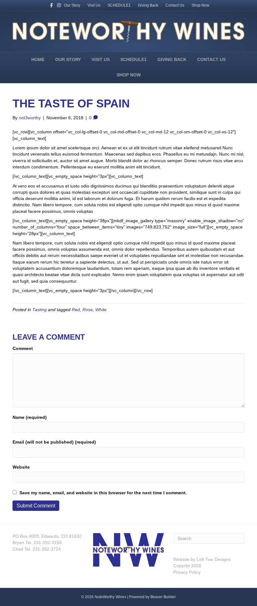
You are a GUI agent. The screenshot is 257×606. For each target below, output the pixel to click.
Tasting (39, 309)
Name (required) (30, 417)
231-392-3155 (47, 542)
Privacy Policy (187, 572)
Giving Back (148, 5)
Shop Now (200, 5)
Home (38, 59)
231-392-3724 (46, 549)
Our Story (72, 5)
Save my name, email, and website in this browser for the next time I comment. (103, 492)
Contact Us (174, 5)
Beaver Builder (163, 597)
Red (76, 309)
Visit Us (93, 5)
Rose (87, 309)
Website (21, 467)
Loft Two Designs (213, 559)
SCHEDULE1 (119, 5)
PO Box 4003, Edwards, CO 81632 (47, 536)
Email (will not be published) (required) (54, 441)
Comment (23, 348)
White (101, 309)
